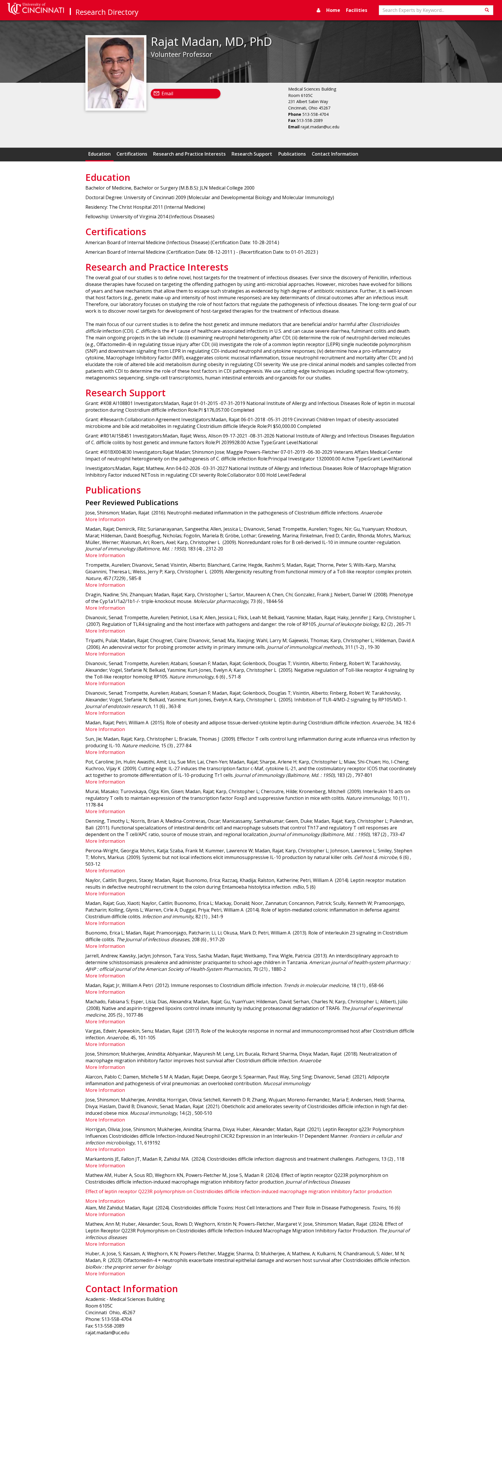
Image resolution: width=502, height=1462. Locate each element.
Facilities (356, 10)
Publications (292, 154)
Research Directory (107, 12)
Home (333, 10)
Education (99, 154)
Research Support (252, 154)
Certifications (131, 154)
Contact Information (335, 154)
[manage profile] (318, 10)
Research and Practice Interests (189, 154)
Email (167, 93)
